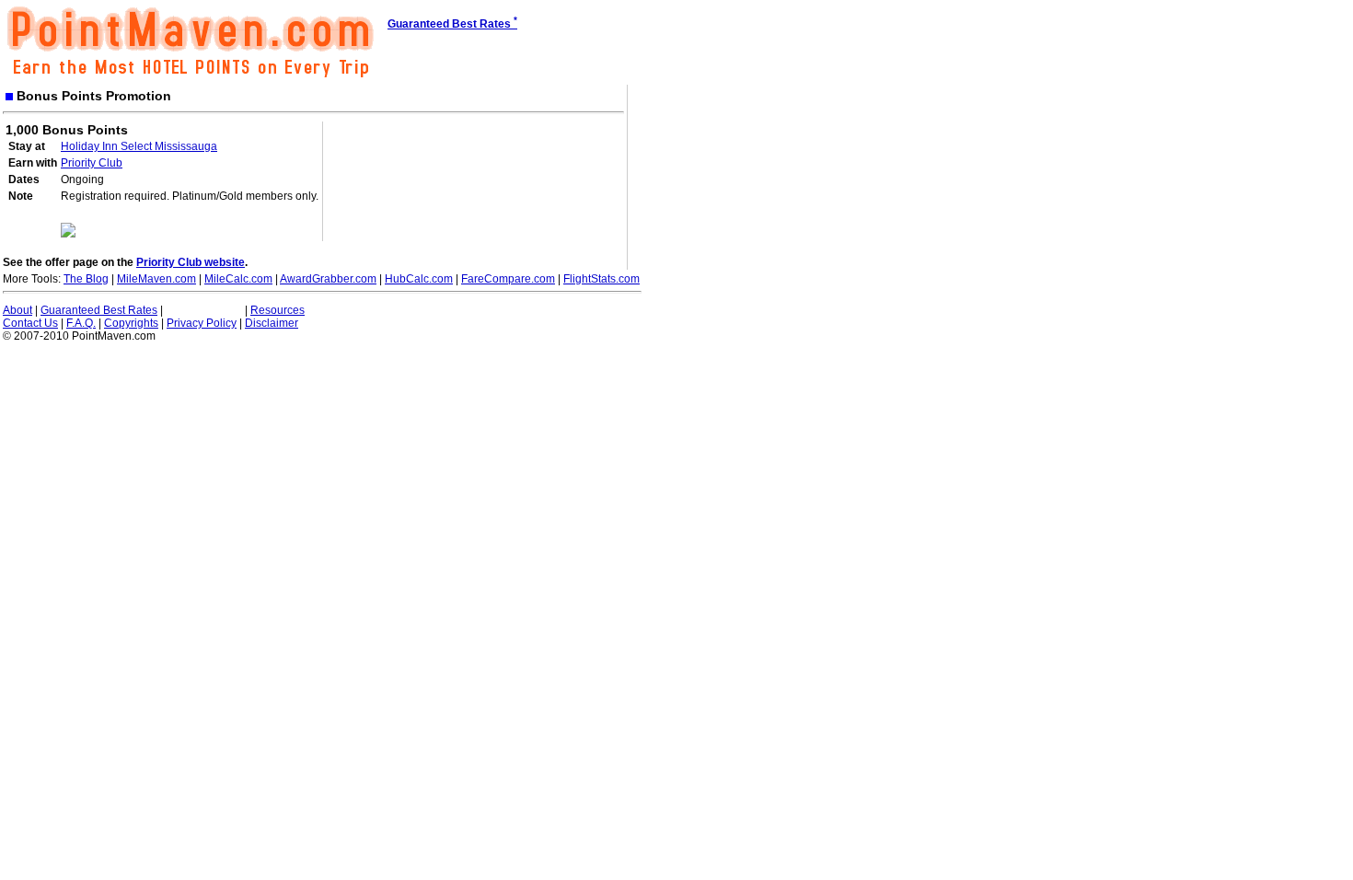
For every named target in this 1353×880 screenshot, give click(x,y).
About (17, 310)
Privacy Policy (202, 323)
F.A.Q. (81, 323)
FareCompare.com (508, 278)
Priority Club (91, 162)
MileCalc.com (238, 278)
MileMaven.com (156, 278)
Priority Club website (190, 262)
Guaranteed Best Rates (98, 310)
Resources (277, 310)
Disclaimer (271, 323)
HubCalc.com (419, 278)
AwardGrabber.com (328, 278)
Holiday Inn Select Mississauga (139, 146)
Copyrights (131, 323)
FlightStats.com (601, 278)
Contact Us (30, 323)
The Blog (86, 278)
